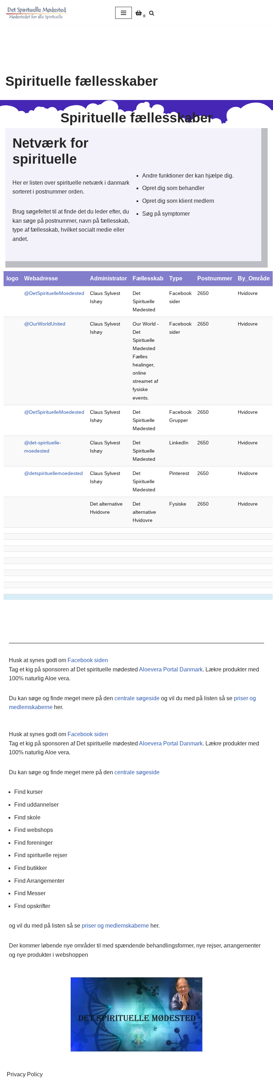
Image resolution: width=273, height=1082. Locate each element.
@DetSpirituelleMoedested (54, 293)
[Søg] (151, 13)
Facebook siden (88, 660)
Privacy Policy (25, 1074)
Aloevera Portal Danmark (171, 669)
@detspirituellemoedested (53, 473)
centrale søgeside (137, 698)
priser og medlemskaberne (115, 926)
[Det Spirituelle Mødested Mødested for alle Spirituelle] (37, 13)
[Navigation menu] (123, 13)
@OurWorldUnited (44, 324)
